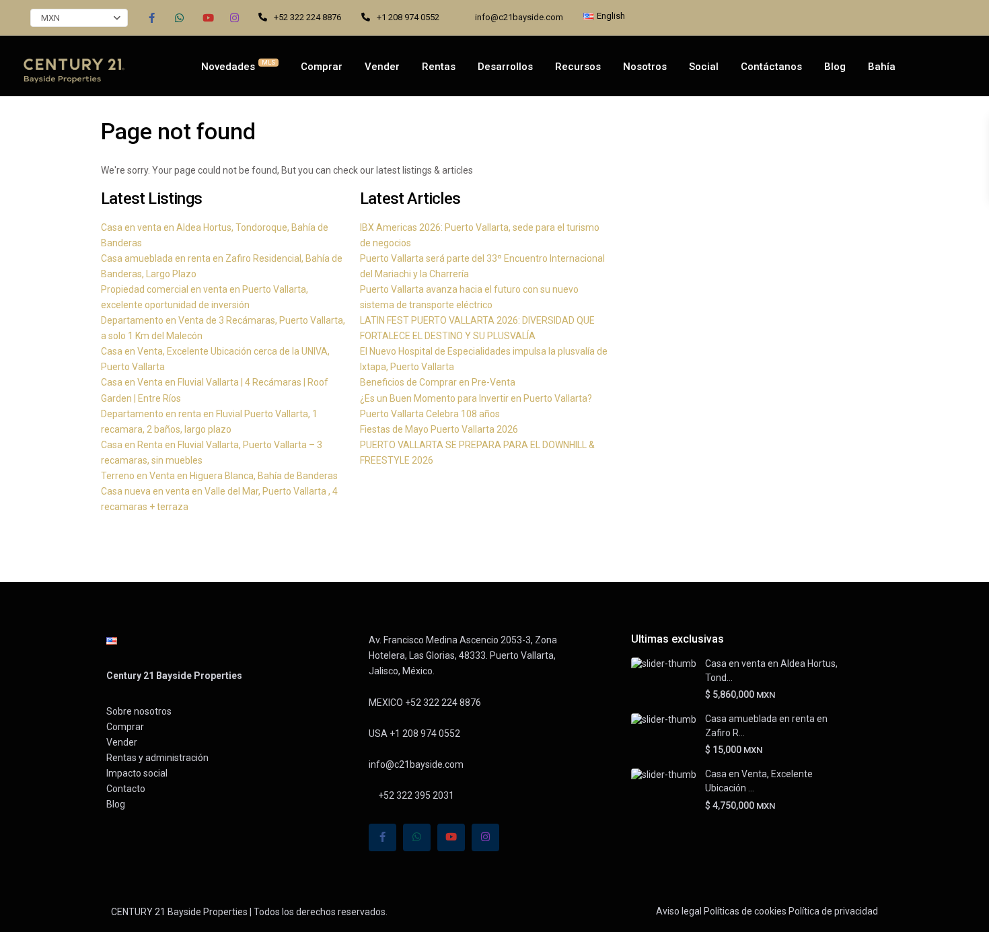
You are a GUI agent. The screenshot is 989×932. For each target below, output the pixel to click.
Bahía (881, 67)
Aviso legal (679, 911)
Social (704, 67)
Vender (382, 67)
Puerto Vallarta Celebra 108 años (430, 413)
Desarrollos (505, 67)
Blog (835, 67)
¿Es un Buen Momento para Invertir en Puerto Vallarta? (476, 398)
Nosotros (645, 67)
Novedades (238, 66)
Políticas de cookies (745, 911)
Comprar (321, 67)
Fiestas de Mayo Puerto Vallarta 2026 (439, 429)
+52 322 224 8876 (307, 17)
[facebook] (152, 17)
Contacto (125, 788)
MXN (50, 18)
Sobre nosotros (139, 711)
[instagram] (234, 17)
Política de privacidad (833, 911)
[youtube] (207, 17)
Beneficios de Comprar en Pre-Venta (437, 382)
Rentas (438, 67)
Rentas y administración (157, 757)
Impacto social (137, 773)
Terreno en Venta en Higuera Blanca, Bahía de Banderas (219, 475)
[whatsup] (179, 17)
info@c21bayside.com (519, 17)
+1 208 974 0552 (408, 17)
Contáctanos (771, 67)
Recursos (578, 67)
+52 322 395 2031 (415, 795)
